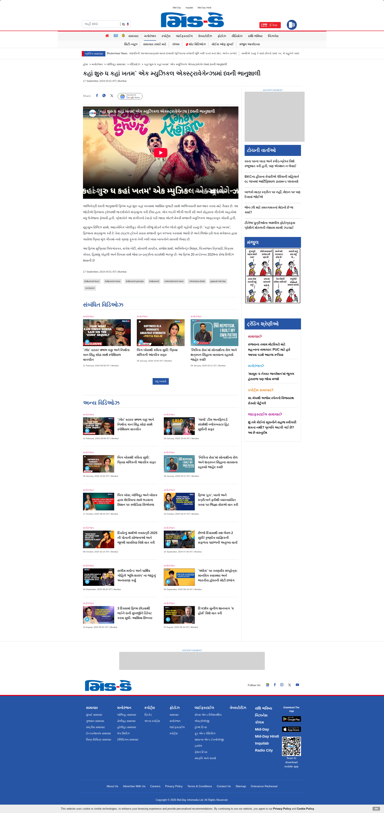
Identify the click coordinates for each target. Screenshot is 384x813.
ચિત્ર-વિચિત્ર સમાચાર (98, 739)
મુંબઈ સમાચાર (94, 714)
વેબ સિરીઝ (123, 733)
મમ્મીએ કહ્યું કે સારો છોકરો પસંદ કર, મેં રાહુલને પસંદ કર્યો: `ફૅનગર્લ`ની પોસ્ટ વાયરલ (259, 53)
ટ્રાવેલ (198, 745)
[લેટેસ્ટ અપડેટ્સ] (123, 36)
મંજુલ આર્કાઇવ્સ (249, 44)
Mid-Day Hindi (204, 7)
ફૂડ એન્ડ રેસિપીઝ (205, 733)
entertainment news (174, 281)
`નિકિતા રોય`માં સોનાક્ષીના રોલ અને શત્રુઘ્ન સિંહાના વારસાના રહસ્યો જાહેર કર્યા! (214, 354)
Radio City (264, 750)
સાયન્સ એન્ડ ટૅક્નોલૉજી (209, 739)
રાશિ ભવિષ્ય (255, 36)
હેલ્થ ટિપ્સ (201, 727)
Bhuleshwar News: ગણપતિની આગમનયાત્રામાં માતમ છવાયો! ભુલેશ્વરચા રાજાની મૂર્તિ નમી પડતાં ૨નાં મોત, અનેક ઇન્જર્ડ (144, 53)
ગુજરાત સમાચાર (95, 721)
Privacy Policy (174, 786)
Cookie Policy (305, 808)
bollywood (154, 281)
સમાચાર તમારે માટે (154, 44)
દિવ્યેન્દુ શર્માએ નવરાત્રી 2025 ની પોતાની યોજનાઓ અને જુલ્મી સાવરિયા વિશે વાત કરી (137, 537)
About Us (112, 786)
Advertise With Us (134, 786)
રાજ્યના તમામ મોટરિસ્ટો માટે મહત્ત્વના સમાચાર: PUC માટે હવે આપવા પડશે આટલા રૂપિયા (269, 349)
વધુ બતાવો (160, 381)
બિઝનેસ (273, 36)
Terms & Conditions (199, 786)
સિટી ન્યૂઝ (130, 44)
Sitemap (241, 786)
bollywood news (112, 281)
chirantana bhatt (197, 281)
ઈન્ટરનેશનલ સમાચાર (98, 733)
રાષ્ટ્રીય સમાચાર (95, 727)
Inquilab (189, 7)
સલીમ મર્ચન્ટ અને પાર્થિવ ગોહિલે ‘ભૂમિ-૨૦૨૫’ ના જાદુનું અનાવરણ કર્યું (136, 575)
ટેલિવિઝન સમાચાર (127, 739)
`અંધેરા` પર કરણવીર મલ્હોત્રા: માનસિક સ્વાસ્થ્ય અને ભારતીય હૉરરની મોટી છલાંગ (218, 575)
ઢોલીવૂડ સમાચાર (126, 721)
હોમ (85, 64)
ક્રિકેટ (148, 714)
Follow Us (133, 96)
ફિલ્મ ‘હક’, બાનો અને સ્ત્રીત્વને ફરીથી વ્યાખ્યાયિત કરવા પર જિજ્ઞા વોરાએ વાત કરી (218, 499)
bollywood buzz (91, 281)
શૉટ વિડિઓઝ (197, 44)
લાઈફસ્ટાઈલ (184, 36)
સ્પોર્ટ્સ (166, 36)
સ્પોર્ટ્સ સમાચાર (259, 390)
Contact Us (224, 786)
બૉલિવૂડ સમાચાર (116, 64)
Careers (155, 786)
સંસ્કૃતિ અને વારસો (205, 758)
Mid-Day (177, 7)
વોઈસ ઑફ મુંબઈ (223, 44)
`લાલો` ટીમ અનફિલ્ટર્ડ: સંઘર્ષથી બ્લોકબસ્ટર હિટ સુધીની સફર (213, 424)
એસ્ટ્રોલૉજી (202, 721)
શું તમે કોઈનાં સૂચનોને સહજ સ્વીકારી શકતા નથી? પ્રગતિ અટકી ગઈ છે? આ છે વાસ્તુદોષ (272, 427)
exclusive (90, 288)
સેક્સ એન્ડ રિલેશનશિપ (208, 714)
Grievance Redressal (264, 786)
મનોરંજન (150, 36)
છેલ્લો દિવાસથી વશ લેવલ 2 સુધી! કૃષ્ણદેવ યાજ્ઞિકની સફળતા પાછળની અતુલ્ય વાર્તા (217, 537)
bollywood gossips (135, 281)
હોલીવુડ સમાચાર (126, 727)
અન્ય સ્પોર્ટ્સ (152, 721)
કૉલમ (176, 44)
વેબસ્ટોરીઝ (205, 36)
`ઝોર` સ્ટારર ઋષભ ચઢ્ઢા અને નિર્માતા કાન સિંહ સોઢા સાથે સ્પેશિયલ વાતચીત (106, 354)
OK (376, 808)
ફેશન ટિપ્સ (201, 752)
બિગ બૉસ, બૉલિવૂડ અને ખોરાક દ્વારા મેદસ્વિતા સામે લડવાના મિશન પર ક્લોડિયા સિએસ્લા (137, 499)
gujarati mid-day (218, 281)
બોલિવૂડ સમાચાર (126, 714)
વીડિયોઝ (237, 36)
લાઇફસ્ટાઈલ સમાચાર (264, 414)
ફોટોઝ (222, 36)
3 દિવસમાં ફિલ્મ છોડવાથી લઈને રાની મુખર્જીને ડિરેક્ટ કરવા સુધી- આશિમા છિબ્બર (134, 613)
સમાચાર (133, 36)
